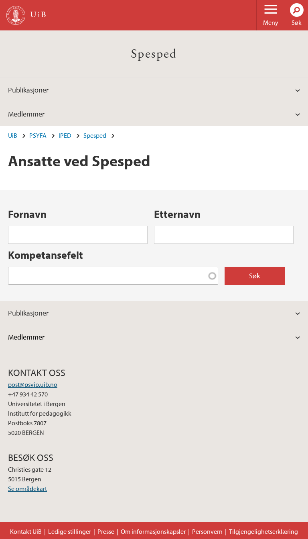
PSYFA (38, 135)
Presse (105, 531)
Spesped (154, 54)
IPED (65, 135)
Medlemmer (26, 114)
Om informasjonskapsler (153, 531)
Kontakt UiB (26, 531)
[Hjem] (15, 15)
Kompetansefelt (45, 254)
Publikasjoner (28, 90)
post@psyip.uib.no (32, 384)
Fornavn (27, 214)
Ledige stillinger (69, 531)
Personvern (207, 531)
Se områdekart (27, 489)
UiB (12, 135)
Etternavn (177, 214)
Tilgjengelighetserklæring (263, 531)
